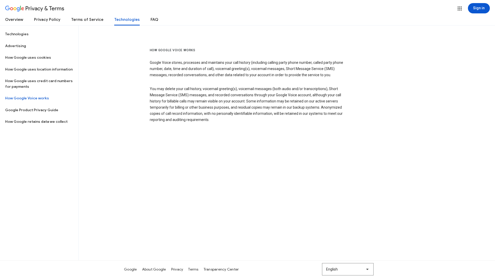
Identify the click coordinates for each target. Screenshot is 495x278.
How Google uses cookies (28, 57)
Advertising (15, 46)
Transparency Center (221, 269)
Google (130, 269)
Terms (193, 269)
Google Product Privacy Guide (31, 110)
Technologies (127, 19)
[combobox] (348, 269)
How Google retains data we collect (36, 121)
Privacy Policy (47, 19)
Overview (14, 19)
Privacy (177, 269)
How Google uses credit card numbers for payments (39, 84)
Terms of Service (87, 19)
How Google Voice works (27, 98)
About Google (154, 269)
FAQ (154, 19)
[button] (460, 8)
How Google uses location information (39, 69)
